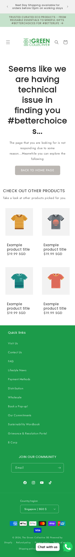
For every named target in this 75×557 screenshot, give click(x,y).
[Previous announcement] (7, 6)
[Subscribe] (59, 467)
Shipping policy (27, 548)
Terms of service (62, 542)
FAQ (11, 361)
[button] (8, 42)
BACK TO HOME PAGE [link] (37, 170)
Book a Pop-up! (18, 406)
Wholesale (14, 397)
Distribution (15, 388)
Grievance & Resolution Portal (27, 433)
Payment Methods (19, 379)
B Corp (12, 442)
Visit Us (13, 343)
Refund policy (23, 542)
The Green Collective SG (35, 537)
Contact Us (15, 352)
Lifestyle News (17, 370)
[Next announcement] (67, 6)
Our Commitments (19, 415)
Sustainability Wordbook (24, 424)
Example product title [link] (18, 247)
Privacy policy (42, 542)
